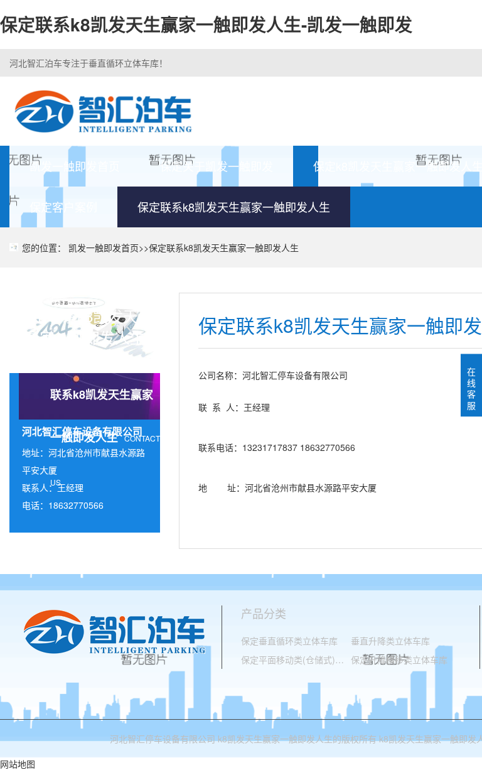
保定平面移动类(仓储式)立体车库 (296, 659)
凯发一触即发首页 (74, 166)
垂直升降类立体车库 (390, 640)
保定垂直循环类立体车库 (289, 640)
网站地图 (17, 763)
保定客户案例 (63, 206)
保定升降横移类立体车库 (399, 659)
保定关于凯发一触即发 (216, 166)
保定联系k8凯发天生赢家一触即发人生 (233, 206)
